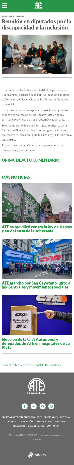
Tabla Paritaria (43, 421)
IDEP (39, 417)
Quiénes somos (36, 426)
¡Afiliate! (12, 421)
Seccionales (51, 417)
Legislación (26, 421)
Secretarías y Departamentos (18, 417)
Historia (65, 417)
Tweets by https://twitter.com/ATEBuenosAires (31, 365)
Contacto (53, 426)
